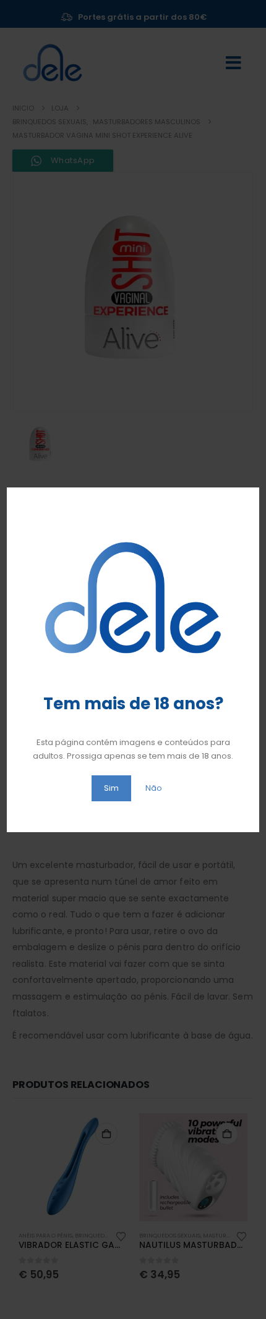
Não (153, 788)
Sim (111, 788)
